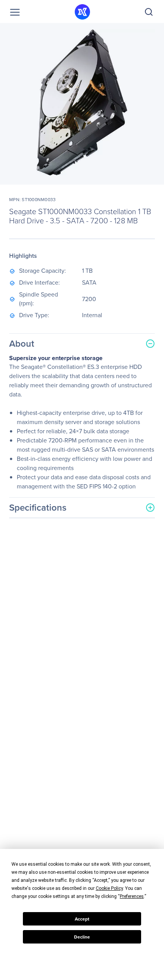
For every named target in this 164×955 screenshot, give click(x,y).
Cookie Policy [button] (109, 888)
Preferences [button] (132, 896)
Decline (82, 937)
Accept (82, 919)
